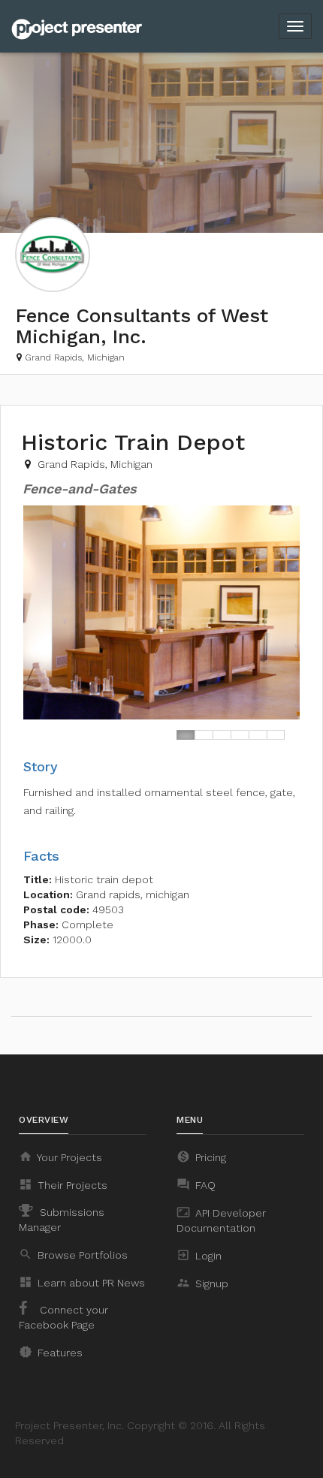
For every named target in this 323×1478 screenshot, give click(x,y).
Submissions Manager (61, 1219)
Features (51, 1352)
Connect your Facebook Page (63, 1317)
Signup (202, 1282)
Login (199, 1255)
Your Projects (60, 1156)
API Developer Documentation (221, 1219)
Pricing (201, 1156)
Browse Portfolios (73, 1254)
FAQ (196, 1184)
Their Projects (63, 1184)
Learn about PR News (82, 1282)
